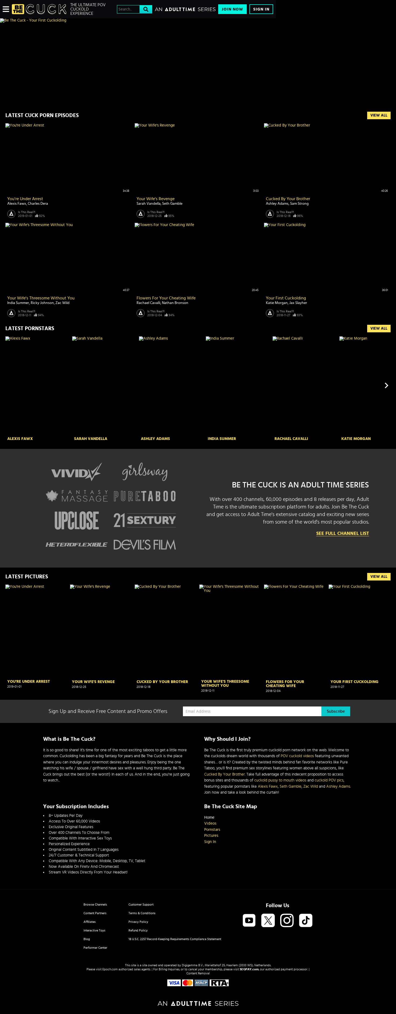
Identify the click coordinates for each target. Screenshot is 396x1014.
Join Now (232, 9)
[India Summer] (238, 385)
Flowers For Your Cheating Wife (166, 298)
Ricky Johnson (42, 303)
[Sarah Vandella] (105, 385)
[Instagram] (287, 921)
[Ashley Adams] (171, 385)
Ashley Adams (277, 204)
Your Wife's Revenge (156, 199)
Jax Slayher (298, 303)
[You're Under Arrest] (36, 631)
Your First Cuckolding (286, 298)
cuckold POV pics (329, 780)
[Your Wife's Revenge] (101, 631)
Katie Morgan (277, 303)
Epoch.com (110, 969)
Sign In (261, 9)
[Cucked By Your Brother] (166, 631)
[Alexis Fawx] (38, 385)
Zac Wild (62, 303)
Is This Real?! (26, 212)
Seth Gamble (172, 204)
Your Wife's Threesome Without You (41, 298)
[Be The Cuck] (39, 9)
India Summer (18, 303)
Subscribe (336, 711)
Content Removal (198, 973)
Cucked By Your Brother (288, 199)
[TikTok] (305, 921)
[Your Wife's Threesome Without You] (230, 631)
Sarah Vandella (149, 204)
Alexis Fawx (16, 204)
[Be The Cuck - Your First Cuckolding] (138, 20)
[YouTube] (249, 921)
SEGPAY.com (249, 969)
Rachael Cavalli (148, 303)
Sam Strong (299, 204)
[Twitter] (268, 921)
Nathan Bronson (175, 303)
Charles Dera (38, 204)
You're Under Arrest (25, 199)
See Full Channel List (342, 533)
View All (378, 115)
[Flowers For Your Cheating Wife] (295, 631)
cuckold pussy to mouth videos (280, 780)
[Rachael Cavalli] (305, 385)
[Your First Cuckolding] (360, 631)
